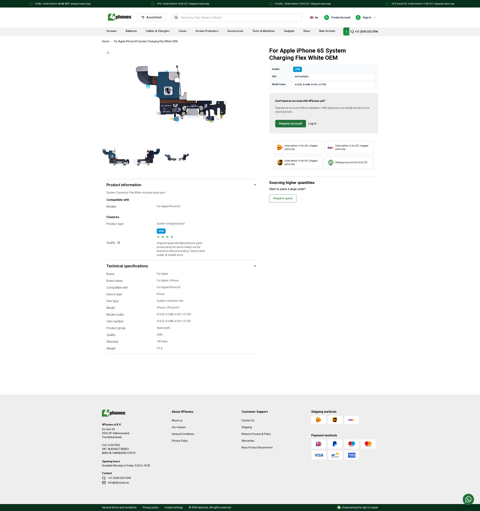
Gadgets (289, 31)
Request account (290, 123)
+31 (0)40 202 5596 (366, 31)
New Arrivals (327, 31)
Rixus (306, 31)
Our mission (179, 427)
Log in (312, 123)
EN (316, 17)
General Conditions (183, 433)
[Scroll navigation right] (346, 31)
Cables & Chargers (158, 31)
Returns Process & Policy (256, 433)
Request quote (282, 198)
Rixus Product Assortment (257, 447)
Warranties (248, 440)
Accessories (235, 31)
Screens (111, 31)
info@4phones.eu (118, 482)
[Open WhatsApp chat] (468, 499)
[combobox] (240, 17)
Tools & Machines (263, 31)
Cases (183, 31)
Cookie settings (174, 507)
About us (177, 420)
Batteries (131, 31)
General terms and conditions (119, 507)
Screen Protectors (207, 31)
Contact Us (248, 420)
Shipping (247, 427)
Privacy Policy (180, 440)
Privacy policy (151, 507)
